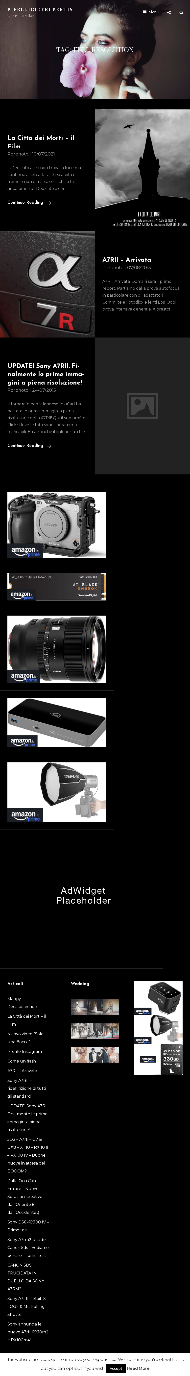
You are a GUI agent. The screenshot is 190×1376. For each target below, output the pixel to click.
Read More (138, 1368)
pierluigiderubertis (40, 9)
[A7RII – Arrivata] (47, 284)
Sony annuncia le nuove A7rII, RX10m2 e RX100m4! (27, 1332)
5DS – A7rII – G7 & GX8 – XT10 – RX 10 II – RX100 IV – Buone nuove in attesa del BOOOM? (27, 1155)
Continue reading (29, 203)
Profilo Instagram (24, 1051)
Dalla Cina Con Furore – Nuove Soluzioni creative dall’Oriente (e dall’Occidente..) (24, 1196)
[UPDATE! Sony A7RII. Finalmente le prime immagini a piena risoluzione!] (142, 406)
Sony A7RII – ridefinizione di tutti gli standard (26, 1088)
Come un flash (21, 1061)
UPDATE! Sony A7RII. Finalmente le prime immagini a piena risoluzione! (45, 374)
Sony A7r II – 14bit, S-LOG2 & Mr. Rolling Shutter (27, 1306)
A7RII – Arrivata (126, 260)
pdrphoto (17, 154)
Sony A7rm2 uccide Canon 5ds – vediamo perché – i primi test (28, 1247)
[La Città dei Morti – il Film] (142, 170)
